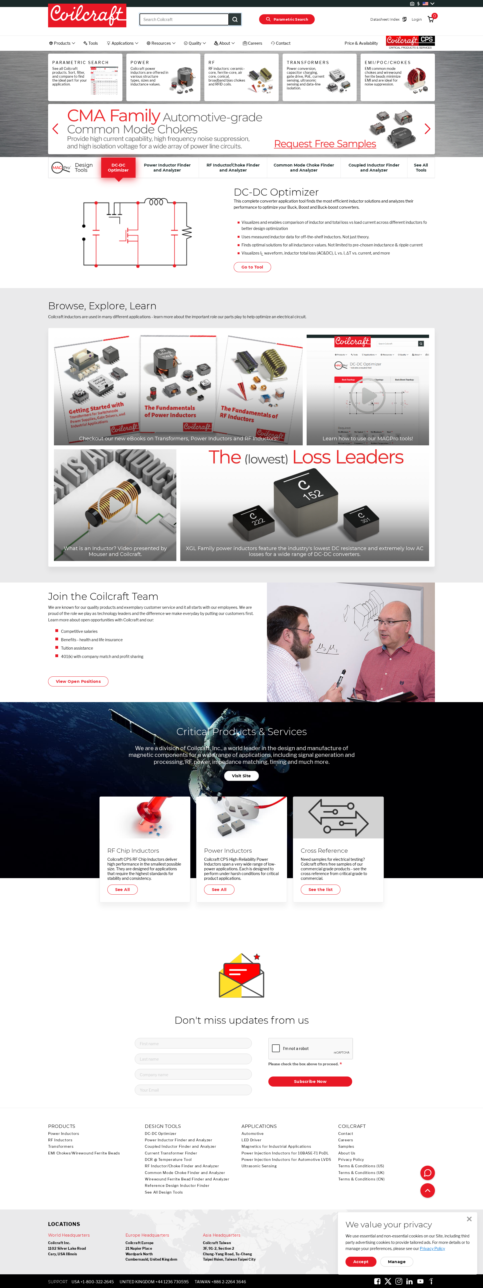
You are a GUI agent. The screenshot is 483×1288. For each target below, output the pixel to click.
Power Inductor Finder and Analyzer (178, 1140)
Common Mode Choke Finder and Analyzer (185, 1173)
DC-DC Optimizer (160, 1134)
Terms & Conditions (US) (361, 1166)
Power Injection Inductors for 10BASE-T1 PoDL (285, 1153)
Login (417, 19)
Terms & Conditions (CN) (361, 1179)
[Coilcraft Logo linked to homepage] (87, 16)
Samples (346, 1146)
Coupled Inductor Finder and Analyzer (180, 1146)
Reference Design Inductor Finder (177, 1186)
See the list (321, 889)
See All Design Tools (164, 1192)
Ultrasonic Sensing (259, 1166)
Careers (345, 1140)
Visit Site (241, 775)
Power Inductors (63, 1134)
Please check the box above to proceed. (303, 1064)
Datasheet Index (384, 19)
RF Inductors (60, 1140)
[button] (56, 129)
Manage (397, 1261)
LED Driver (251, 1140)
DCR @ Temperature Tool (168, 1160)
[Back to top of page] (427, 1190)
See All (122, 889)
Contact (345, 1134)
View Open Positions (78, 681)
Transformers (61, 1146)
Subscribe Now (310, 1081)
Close (469, 1219)
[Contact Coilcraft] (427, 1173)
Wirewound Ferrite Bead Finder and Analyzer (187, 1179)
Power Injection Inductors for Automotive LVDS (286, 1160)
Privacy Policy (351, 1160)
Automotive (253, 1134)
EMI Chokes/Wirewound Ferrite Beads (84, 1153)
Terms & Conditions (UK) (361, 1173)
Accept (361, 1261)
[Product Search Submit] (235, 19)
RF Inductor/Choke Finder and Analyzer (182, 1166)
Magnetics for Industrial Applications (276, 1146)
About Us (347, 1153)
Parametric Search (291, 19)
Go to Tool (252, 267)
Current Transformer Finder (171, 1153)
